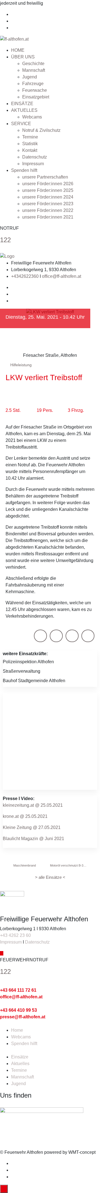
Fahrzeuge (33, 83)
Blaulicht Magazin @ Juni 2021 (33, 838)
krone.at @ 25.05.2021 (25, 816)
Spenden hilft (24, 170)
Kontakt (29, 150)
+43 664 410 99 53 (18, 1010)
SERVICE (21, 123)
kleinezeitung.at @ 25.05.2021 (33, 805)
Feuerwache (34, 90)
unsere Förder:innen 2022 (47, 210)
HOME (17, 50)
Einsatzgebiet (35, 97)
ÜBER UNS (23, 57)
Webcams (32, 117)
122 (5, 240)
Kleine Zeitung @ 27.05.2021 (32, 827)
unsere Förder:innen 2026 (47, 183)
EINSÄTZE (22, 103)
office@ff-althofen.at (61, 276)
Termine (30, 137)
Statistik (30, 143)
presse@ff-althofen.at (22, 1016)
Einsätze (19, 1057)
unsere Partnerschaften (45, 177)
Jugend (29, 77)
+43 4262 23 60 (15, 935)
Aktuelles (20, 1063)
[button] (40, 636)
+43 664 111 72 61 (18, 990)
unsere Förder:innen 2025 (47, 190)
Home (17, 1030)
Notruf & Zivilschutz (41, 130)
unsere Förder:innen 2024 (47, 197)
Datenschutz (34, 157)
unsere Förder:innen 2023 (47, 203)
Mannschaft (33, 70)
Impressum (33, 163)
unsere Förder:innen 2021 (47, 217)
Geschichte (33, 63)
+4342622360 (25, 276)
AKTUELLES (24, 110)
